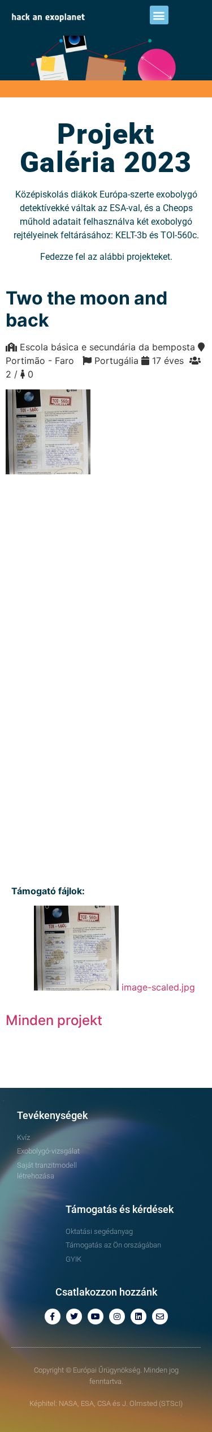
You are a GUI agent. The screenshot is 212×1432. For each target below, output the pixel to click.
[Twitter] (74, 1316)
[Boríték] (160, 1316)
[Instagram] (117, 1316)
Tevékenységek (52, 1115)
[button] (159, 15)
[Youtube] (95, 1316)
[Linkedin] (138, 1316)
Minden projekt (54, 1020)
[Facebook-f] (52, 1316)
